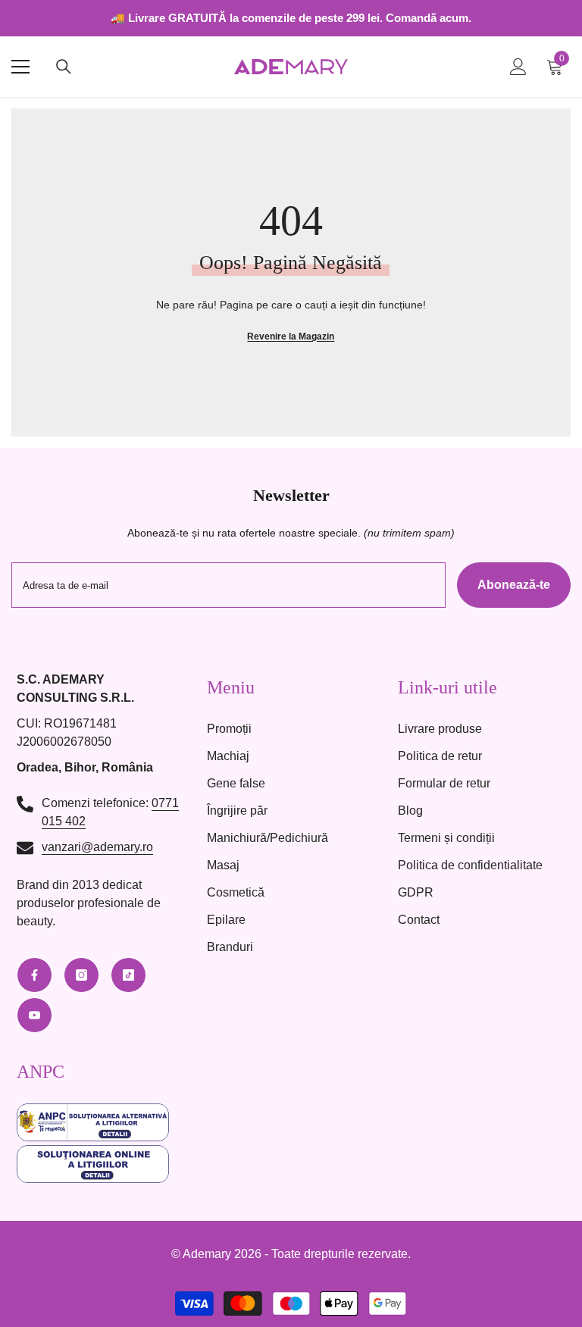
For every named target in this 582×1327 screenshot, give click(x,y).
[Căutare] (64, 67)
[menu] (20, 67)
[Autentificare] (518, 66)
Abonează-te (513, 584)
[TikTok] (128, 975)
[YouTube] (34, 1015)
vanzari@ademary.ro (97, 846)
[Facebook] (34, 975)
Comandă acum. (428, 17)
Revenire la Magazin (290, 336)
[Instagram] (81, 975)
